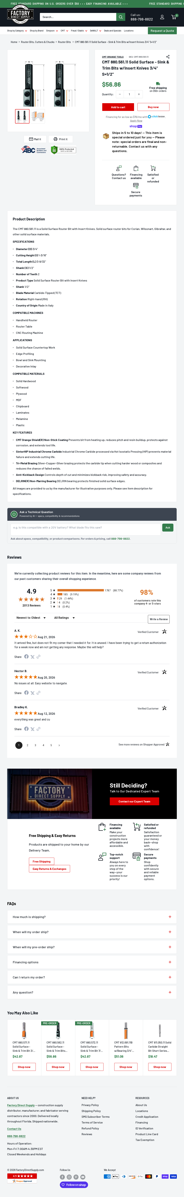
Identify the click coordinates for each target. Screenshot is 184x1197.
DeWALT (94, 30)
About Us (141, 1105)
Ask (167, 527)
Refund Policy (90, 1128)
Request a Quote (162, 31)
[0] (173, 17)
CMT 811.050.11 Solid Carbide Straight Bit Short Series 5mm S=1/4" (159, 1047)
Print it (63, 139)
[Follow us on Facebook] (62, 1176)
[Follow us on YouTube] (82, 1176)
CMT (63, 30)
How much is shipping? (29, 917)
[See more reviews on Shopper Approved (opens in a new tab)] (38, 657)
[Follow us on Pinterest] (76, 1176)
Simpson (50, 30)
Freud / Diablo (77, 30)
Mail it (37, 139)
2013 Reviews (35, 605)
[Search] (120, 17)
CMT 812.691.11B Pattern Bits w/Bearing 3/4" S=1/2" (123, 1047)
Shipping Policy (91, 1111)
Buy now (153, 107)
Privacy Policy (90, 1105)
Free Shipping (41, 861)
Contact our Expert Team (134, 801)
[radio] (89, 590)
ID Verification (144, 1128)
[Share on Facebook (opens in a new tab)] (26, 657)
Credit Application (146, 1116)
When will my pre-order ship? (34, 947)
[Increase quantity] (139, 94)
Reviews (87, 1134)
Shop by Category (15, 30)
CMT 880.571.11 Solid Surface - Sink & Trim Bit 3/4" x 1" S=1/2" (24, 1047)
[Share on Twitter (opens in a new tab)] (32, 657)
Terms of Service (92, 1122)
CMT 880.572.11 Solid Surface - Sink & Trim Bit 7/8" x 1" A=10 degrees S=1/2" (91, 1047)
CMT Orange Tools (113, 56)
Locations (129, 30)
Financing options (25, 962)
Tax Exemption (144, 1139)
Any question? (23, 992)
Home (14, 42)
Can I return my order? (29, 977)
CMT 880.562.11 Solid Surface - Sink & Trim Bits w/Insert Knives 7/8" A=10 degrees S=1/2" (57, 1047)
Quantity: (108, 94)
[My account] (162, 17)
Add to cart (118, 107)
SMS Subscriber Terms (96, 1116)
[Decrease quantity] (120, 94)
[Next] (177, 1048)
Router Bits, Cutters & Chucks (37, 42)
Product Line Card (146, 1134)
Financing (141, 1122)
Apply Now (136, 120)
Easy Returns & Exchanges (49, 868)
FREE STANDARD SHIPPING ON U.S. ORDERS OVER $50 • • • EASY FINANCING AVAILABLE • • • (69, 3)
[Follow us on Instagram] (69, 1176)
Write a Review (159, 619)
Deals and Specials (112, 30)
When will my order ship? (31, 932)
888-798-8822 (142, 17)
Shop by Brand (36, 30)
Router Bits (64, 42)
